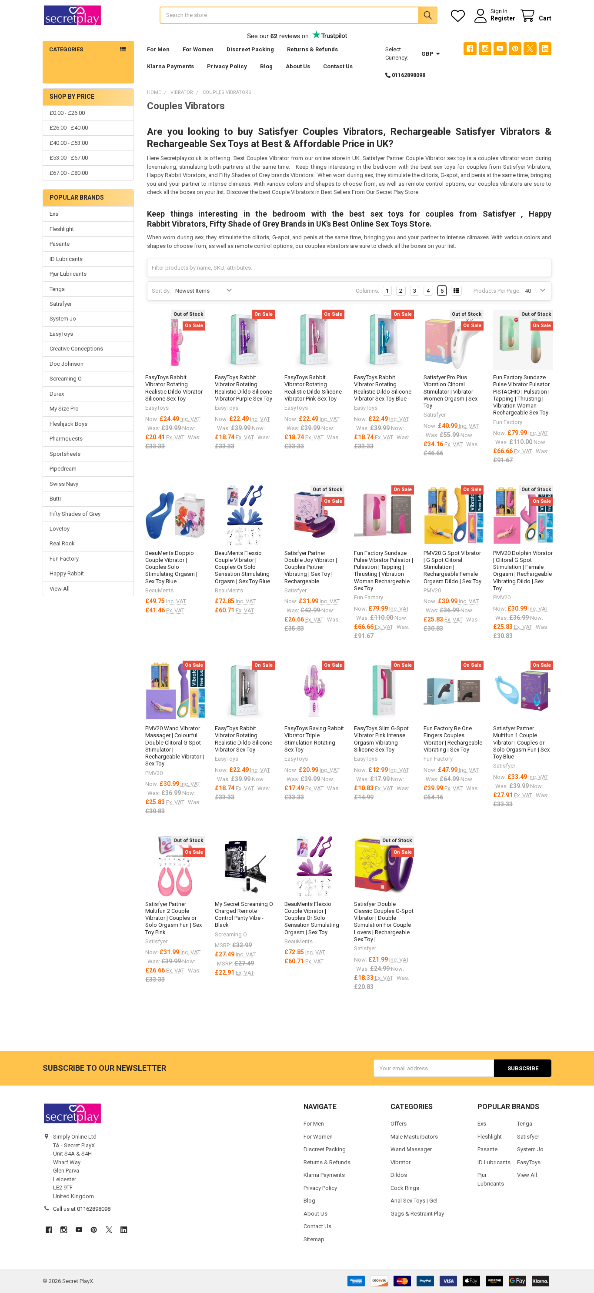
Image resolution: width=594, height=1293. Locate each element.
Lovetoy (60, 528)
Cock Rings (404, 1188)
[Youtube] (500, 48)
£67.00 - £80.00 (69, 173)
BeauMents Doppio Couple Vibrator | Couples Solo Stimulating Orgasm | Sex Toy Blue (171, 567)
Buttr (55, 498)
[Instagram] (485, 48)
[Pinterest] (515, 48)
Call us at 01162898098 (81, 1209)
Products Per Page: (497, 290)
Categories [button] (66, 49)
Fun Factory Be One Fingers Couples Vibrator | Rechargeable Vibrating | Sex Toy (453, 739)
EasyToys (61, 334)
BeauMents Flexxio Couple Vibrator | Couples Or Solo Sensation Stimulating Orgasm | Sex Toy (311, 918)
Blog (266, 66)
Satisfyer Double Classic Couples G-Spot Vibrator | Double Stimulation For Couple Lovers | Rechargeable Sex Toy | (384, 921)
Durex (57, 394)
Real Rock (62, 543)
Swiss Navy (64, 484)
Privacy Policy (227, 66)
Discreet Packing (250, 49)
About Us (298, 66)
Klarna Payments (170, 66)
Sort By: (161, 290)
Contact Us (338, 66)
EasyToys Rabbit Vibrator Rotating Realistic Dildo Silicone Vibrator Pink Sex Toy (313, 388)
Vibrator (400, 1162)
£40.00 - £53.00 (69, 143)
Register (503, 18)
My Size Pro (64, 408)
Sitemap (314, 1239)
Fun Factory (64, 558)
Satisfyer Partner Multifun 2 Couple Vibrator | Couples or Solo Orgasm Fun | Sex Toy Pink (173, 918)
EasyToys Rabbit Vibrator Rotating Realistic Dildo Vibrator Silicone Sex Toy (174, 388)
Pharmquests (66, 438)
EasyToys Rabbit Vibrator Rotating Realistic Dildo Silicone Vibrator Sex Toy (243, 739)
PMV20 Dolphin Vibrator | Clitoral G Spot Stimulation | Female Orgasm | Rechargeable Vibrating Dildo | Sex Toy (523, 570)
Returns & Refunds (312, 49)
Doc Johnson (66, 364)
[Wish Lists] (459, 16)
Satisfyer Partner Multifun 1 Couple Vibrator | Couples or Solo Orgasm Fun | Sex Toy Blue (521, 742)
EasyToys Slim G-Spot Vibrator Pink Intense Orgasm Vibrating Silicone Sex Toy (381, 739)
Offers (398, 1123)
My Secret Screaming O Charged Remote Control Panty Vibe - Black (244, 915)
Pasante (60, 244)
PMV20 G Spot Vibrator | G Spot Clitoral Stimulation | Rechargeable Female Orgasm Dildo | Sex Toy (452, 567)
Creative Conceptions (76, 348)
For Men (158, 49)
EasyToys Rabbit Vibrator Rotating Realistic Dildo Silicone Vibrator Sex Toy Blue (382, 388)
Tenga (57, 289)
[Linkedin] (545, 48)
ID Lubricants (66, 259)
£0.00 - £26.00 (67, 113)
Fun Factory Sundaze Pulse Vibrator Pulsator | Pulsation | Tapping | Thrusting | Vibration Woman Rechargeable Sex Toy (383, 570)
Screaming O (66, 378)
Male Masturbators (414, 1136)
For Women (198, 49)
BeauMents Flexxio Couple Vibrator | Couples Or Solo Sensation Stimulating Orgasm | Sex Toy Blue (242, 567)
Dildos (398, 1175)
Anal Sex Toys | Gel (413, 1200)
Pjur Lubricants (68, 274)
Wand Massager (411, 1149)
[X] (530, 48)
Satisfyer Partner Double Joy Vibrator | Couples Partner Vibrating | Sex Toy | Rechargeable (310, 567)
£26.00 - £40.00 (69, 127)
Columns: (367, 290)
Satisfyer (61, 304)
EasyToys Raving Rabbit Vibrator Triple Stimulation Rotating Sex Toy (314, 739)
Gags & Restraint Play (417, 1213)
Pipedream (63, 468)
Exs (54, 213)
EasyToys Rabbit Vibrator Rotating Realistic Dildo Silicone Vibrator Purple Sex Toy (243, 388)
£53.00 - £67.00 (69, 157)
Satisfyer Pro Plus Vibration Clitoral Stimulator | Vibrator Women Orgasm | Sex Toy (450, 391)
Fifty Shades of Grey (75, 514)
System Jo (63, 318)
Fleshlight (62, 229)
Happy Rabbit (67, 573)
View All (60, 588)
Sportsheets (65, 454)
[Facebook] (470, 48)
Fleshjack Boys (68, 424)
